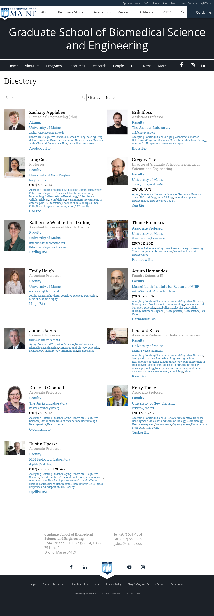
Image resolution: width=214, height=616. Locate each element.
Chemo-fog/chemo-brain (147, 251)
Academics (102, 12)
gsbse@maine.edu (127, 543)
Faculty (138, 122)
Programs (54, 66)
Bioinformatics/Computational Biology (64, 477)
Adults (33, 295)
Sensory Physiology (171, 371)
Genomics (184, 194)
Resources (77, 66)
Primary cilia (199, 424)
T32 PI (171, 200)
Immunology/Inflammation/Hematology (53, 196)
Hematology (36, 350)
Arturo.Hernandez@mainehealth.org (154, 291)
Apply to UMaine (132, 3)
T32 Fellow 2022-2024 (81, 143)
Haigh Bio (37, 303)
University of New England (50, 175)
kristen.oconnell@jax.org (44, 408)
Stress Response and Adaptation (55, 206)
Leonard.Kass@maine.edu (147, 350)
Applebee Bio (40, 148)
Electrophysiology (171, 361)
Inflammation (69, 350)
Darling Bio (38, 252)
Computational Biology (73, 347)
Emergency (177, 584)
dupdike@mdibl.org (40, 464)
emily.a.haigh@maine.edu (44, 291)
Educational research (79, 193)
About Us (32, 66)
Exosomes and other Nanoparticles (71, 140)
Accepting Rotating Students (149, 137)
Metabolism (163, 307)
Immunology (52, 350)
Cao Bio (35, 211)
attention (137, 248)
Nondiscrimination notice (85, 584)
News (182, 3)
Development (140, 304)
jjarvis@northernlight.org (44, 339)
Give (165, 3)
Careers (192, 3)
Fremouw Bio (142, 259)
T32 (133, 66)
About (46, 12)
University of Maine (45, 127)
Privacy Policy (113, 584)
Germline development (55, 480)
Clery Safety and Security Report (146, 584)
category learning (192, 248)
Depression (90, 295)
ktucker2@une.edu (143, 408)
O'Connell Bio (40, 429)
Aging (170, 137)
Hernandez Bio (144, 319)
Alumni (35, 122)
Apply (33, 584)
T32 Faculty (82, 206)
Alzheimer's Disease (187, 137)
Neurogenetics (140, 200)
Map (173, 3)
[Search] (183, 12)
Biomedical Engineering (81, 137)
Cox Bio (138, 205)
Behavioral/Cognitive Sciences (47, 137)
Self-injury (51, 299)
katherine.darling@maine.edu (47, 242)
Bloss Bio (139, 148)
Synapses (178, 143)
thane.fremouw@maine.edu (148, 238)
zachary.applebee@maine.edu (46, 132)
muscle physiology (143, 368)
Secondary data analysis (77, 203)
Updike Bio (38, 492)
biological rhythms (143, 358)
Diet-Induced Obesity (53, 421)
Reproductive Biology (68, 483)
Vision (188, 371)
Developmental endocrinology (166, 304)
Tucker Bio (140, 432)
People (118, 66)
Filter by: (94, 97)
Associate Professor (148, 228)
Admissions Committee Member (83, 189)
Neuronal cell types (143, 143)
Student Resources (54, 584)
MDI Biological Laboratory (50, 459)
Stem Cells (138, 427)
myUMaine (206, 3)
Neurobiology (57, 199)
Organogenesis (181, 424)
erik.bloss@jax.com (143, 132)
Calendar (155, 3)
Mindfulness (36, 299)
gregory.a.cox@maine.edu (147, 184)
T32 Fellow (61, 143)
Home (13, 66)
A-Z (146, 3)
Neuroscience (164, 143)
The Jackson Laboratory (151, 127)
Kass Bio (139, 376)
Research (125, 12)
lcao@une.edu (37, 180)
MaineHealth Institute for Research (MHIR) (166, 286)
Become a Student (72, 12)
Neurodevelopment (185, 197)
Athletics (146, 12)
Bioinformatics (84, 344)
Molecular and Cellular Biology (188, 140)
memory (167, 251)
